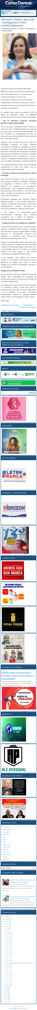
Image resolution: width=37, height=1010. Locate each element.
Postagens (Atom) (14, 311)
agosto (8, 919)
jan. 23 (9, 946)
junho (7, 924)
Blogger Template (13, 1008)
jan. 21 (9, 950)
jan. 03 (9, 982)
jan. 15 (9, 960)
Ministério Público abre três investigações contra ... (20, 963)
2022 (5, 994)
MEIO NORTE (6, 852)
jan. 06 (9, 980)
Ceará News (6, 832)
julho (7, 921)
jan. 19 (9, 955)
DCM (4, 837)
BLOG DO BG (6, 859)
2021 (5, 997)
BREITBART (6, 849)
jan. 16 (9, 958)
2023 (5, 992)
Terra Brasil (6, 847)
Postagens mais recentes (10, 305)
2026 (5, 916)
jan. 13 (9, 967)
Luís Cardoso (6, 827)
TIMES (4, 839)
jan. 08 (9, 975)
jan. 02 (9, 984)
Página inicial (28, 305)
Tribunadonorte (7, 854)
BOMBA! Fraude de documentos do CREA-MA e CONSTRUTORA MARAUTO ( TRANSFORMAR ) (18, 675)
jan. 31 (9, 938)
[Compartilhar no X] (6, 300)
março (7, 931)
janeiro (8, 936)
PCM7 (4, 842)
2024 (5, 989)
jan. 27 (9, 943)
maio (7, 926)
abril (7, 929)
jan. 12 (9, 970)
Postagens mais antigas (27, 307)
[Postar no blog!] (4, 300)
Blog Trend (6, 834)
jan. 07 (9, 977)
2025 (5, 987)
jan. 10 (9, 972)
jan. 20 (9, 953)
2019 (5, 1002)
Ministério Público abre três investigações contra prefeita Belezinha (18, 22)
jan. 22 (9, 948)
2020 (5, 999)
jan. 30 (9, 941)
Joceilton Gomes (7, 829)
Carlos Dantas (7, 31)
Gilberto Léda (6, 844)
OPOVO (5, 857)
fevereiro (8, 933)
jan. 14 (9, 965)
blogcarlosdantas (18, 1006)
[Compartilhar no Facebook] (8, 300)
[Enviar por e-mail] (2, 300)
